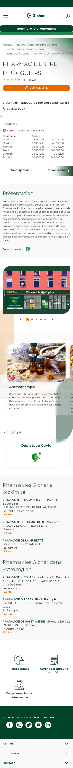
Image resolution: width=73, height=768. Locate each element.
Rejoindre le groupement (36, 28)
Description (19, 170)
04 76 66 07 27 (15, 108)
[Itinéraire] (36, 116)
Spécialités (57, 170)
